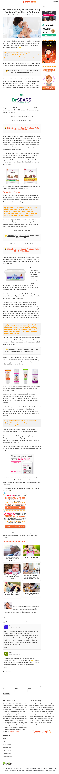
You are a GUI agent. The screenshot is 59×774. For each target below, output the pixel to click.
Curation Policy (7, 750)
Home (4, 6)
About (4, 738)
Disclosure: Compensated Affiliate (16, 488)
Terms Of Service (7, 744)
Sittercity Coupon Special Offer (21, 120)
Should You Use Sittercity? (18, 349)
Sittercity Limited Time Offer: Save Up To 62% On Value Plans (23, 129)
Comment (5, 674)
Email (16, 688)
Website (29, 688)
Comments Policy (7, 753)
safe (22, 209)
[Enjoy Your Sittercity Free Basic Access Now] (22, 510)
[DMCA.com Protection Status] (7, 764)
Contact (5, 741)
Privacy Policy (7, 747)
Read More (33, 612)
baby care (6, 87)
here (37, 488)
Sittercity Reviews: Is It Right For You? (21, 116)
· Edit (19, 627)
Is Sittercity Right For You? (18, 236)
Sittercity (8, 6)
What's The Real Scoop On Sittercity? (23, 71)
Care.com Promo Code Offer (22, 230)
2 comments (37, 14)
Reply (5, 647)
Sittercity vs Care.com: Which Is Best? (22, 244)
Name (4, 688)
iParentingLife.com (14, 768)
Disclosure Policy (14, 731)
